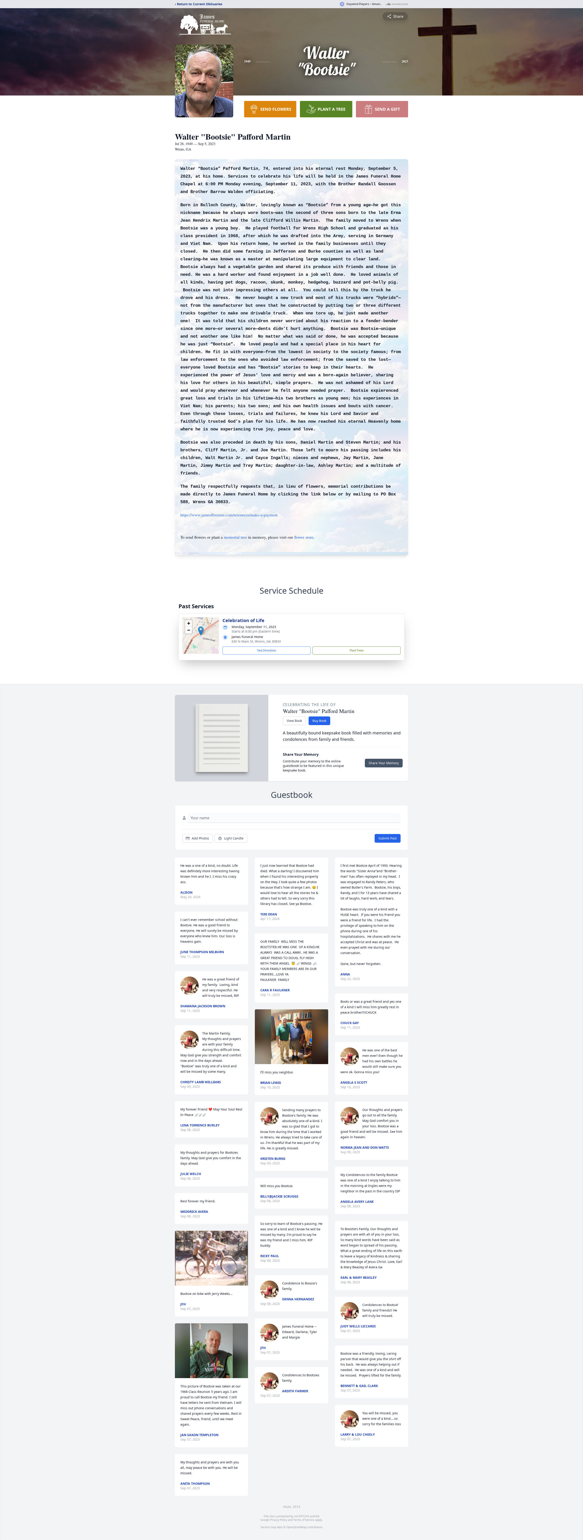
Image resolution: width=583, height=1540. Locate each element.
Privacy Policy (278, 1520)
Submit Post (387, 838)
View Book (294, 720)
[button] (201, 631)
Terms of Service (304, 1520)
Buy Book (319, 720)
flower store (303, 537)
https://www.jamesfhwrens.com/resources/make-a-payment (229, 515)
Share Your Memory (384, 763)
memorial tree (235, 537)
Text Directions (266, 650)
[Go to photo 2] (213, 1283)
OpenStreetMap (296, 1527)
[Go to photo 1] (210, 1283)
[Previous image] (179, 1258)
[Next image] (243, 1258)
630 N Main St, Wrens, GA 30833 (256, 641)
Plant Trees (357, 650)
